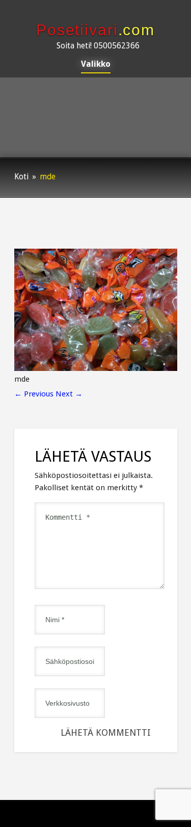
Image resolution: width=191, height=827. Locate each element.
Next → (69, 393)
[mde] (95, 368)
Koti (21, 176)
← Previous (33, 393)
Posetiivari (95, 29)
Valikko (96, 64)
